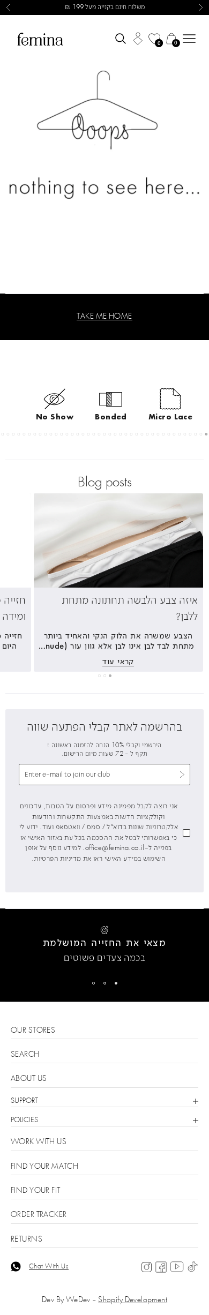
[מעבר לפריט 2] (104, 983)
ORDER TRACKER (38, 1215)
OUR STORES (33, 1030)
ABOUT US (29, 1079)
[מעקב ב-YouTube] (177, 1266)
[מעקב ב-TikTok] (193, 1267)
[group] (104, 154)
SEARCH (25, 1054)
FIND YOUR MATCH (44, 1166)
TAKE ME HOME (104, 316)
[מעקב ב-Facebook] (161, 1267)
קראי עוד (117, 661)
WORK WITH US (38, 1142)
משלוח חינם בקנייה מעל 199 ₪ (105, 7)
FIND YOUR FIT (35, 1191)
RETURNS (26, 1239)
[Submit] (182, 774)
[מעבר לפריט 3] (93, 983)
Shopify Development (132, 1300)
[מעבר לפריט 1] (116, 983)
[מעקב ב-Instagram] (146, 1267)
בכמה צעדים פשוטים (104, 958)
